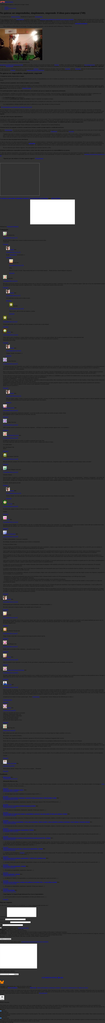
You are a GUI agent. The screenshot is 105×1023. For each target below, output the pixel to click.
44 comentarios (38, 16)
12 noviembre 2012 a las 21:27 (10, 410)
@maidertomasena (7, 700)
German (9, 332)
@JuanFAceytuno (26, 88)
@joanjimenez (39, 158)
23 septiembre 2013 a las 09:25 (10, 672)
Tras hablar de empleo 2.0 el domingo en (10, 65)
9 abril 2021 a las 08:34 (8, 766)
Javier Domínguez (11, 534)
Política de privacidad (23, 928)
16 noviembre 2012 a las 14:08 (10, 459)
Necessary (4, 1011)
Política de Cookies (83, 987)
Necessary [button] (2, 1009)
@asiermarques (8, 130)
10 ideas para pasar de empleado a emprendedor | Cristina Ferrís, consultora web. (24, 858)
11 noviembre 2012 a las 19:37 (10, 363)
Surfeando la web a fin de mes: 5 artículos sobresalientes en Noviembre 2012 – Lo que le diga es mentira (30, 882)
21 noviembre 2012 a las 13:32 (10, 522)
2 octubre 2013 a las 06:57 (9, 710)
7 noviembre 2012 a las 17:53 (10, 237)
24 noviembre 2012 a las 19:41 (10, 601)
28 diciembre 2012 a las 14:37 (10, 633)
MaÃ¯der (9, 684)
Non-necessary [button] (3, 1016)
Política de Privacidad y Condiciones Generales (48, 987)
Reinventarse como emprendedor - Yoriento (14, 866)
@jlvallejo (67, 69)
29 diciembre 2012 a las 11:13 (10, 646)
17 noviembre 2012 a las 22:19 (10, 472)
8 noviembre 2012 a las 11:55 (13, 252)
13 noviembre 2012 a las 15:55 (10, 425)
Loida (8, 519)
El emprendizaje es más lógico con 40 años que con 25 (16, 107)
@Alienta (12, 70)
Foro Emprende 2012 (89, 65)
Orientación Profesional (12, 226)
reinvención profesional (81, 23)
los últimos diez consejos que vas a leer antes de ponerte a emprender (56, 19)
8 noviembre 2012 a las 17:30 (16, 265)
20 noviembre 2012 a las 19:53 (10, 506)
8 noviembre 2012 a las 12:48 (16, 308)
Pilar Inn (9, 657)
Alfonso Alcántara (55, 198)
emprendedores (20, 19)
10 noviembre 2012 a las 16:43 (13, 350)
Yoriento (12, 249)
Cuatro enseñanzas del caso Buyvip (35, 70)
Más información (43, 993)
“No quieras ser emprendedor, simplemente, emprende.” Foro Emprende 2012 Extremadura (24, 198)
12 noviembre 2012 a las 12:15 (13, 396)
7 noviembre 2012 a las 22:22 (10, 281)
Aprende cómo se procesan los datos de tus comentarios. (35, 941)
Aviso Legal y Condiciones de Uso (69, 987)
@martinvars (54, 131)
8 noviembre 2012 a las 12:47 (10, 321)
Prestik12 (56, 65)
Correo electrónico (5, 922)
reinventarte (32, 143)
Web (1, 925)
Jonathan (9, 707)
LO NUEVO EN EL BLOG (52, 978)
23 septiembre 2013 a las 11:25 (10, 687)
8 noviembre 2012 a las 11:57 (13, 295)
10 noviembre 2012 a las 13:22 (10, 334)
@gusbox (36, 69)
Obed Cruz (9, 503)
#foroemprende (9, 66)
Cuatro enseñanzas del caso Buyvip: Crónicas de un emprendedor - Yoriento (23, 848)
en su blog (71, 131)
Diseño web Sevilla (11, 763)
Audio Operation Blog (9, 890)
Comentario (3, 916)
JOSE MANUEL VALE (13, 435)
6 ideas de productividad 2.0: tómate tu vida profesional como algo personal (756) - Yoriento (27, 838)
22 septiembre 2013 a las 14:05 (10, 659)
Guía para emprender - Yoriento (11, 874)
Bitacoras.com (6, 777)
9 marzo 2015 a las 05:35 (9, 730)
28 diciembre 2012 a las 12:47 (10, 617)
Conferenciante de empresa (6, 2)
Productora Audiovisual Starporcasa (15, 670)
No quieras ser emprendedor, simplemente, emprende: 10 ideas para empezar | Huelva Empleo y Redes (29, 798)
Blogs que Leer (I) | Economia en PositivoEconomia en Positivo (19, 806)
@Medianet (78, 69)
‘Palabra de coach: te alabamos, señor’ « (13, 790)
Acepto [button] (2, 994)
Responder (5, 244)
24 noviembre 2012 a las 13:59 (10, 536)
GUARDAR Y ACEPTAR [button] (6, 1022)
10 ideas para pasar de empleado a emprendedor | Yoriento (18, 830)
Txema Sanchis (10, 407)
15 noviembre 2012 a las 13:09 (10, 438)
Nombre (2, 919)
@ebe (21, 65)
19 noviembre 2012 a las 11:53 (13, 493)
